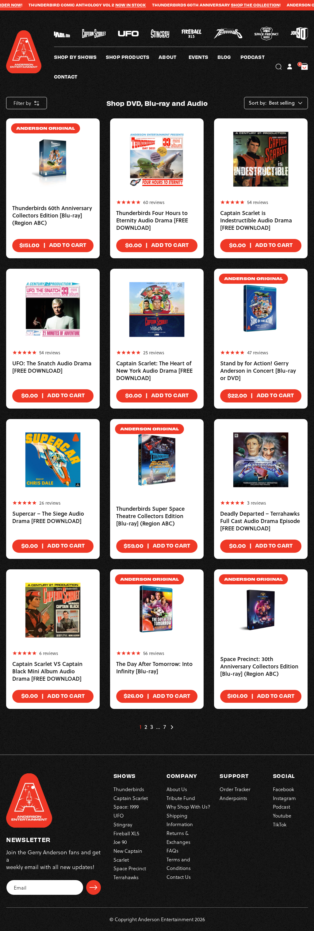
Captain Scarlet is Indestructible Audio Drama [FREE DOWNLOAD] (256, 221)
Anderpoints (233, 798)
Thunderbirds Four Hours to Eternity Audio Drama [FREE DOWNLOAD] (152, 221)
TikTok (279, 824)
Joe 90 (120, 841)
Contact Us (179, 876)
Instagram (284, 798)
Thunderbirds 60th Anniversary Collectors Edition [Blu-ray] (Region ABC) (52, 216)
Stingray (122, 824)
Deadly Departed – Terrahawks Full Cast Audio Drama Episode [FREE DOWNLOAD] (260, 521)
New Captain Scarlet (127, 855)
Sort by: (257, 103)
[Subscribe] (93, 887)
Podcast (281, 806)
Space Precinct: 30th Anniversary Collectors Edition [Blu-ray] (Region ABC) (259, 667)
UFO (118, 815)
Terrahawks (126, 877)
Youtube (282, 815)
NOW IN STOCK (115, 5)
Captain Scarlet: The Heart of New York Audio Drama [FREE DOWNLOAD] (154, 371)
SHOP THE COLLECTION (239, 5)
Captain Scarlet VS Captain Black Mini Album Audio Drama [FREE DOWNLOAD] (47, 671)
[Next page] (171, 727)
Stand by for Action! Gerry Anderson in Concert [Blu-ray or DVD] (258, 371)
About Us (177, 789)
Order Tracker (235, 789)
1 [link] (140, 727)
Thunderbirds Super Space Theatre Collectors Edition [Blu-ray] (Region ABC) (150, 516)
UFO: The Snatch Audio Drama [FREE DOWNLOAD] (51, 367)
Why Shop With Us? (188, 806)
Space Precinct (129, 868)
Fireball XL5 (126, 833)
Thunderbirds (128, 789)
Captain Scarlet (130, 798)
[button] (174, 57)
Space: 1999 (126, 806)
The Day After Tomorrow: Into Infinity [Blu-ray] (154, 667)
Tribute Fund (181, 798)
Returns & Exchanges (178, 837)
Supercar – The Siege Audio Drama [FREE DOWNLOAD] (48, 517)
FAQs (172, 850)
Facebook (283, 789)
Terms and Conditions (179, 863)
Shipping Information (180, 820)
